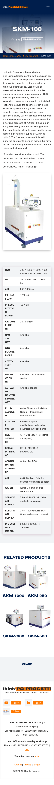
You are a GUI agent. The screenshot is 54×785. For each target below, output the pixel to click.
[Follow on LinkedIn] (28, 702)
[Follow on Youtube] (6, 702)
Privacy (27, 764)
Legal (37, 764)
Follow (16, 702)
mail (27, 749)
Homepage (9, 55)
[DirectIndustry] (6, 711)
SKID (18, 55)
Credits (18, 764)
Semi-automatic (32, 39)
